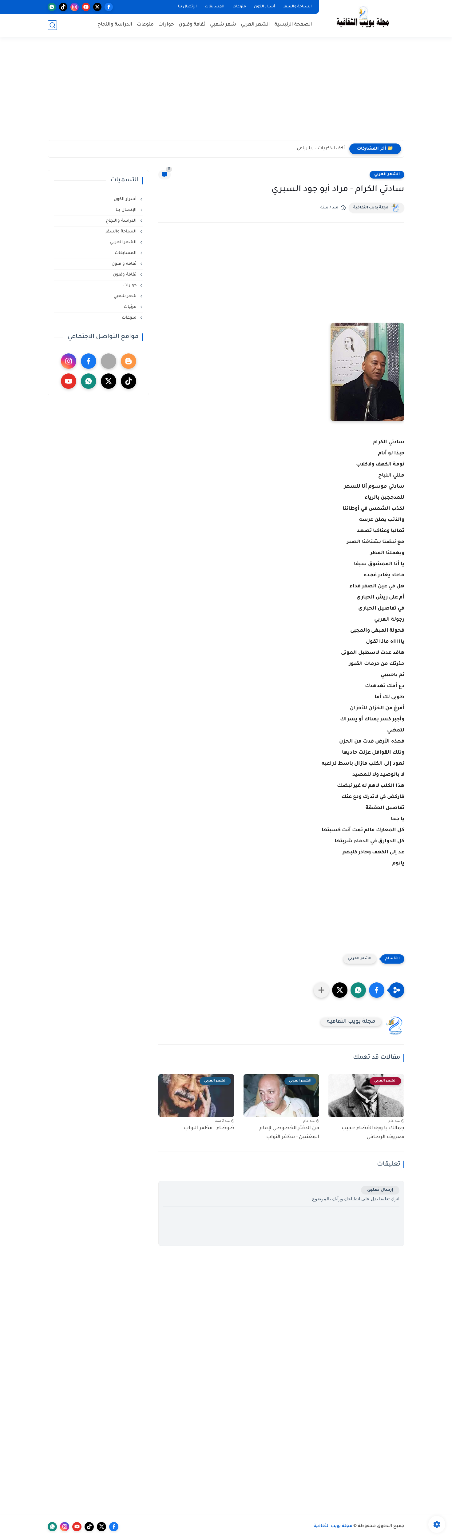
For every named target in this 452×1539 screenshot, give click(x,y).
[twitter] (97, 7)
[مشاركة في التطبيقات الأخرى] (321, 990)
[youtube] (86, 7)
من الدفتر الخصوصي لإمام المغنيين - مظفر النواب (289, 1133)
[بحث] (52, 25)
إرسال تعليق (380, 1190)
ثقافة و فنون (125, 264)
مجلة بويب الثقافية (370, 208)
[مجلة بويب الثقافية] (362, 18)
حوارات (166, 24)
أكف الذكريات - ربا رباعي (321, 148)
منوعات (239, 7)
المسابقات (214, 7)
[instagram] (74, 7)
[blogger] (128, 361)
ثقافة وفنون (192, 24)
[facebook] (109, 7)
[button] (376, 990)
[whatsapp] (52, 7)
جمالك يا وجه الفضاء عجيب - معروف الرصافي (371, 1133)
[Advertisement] (226, 92)
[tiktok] (63, 7)
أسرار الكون (264, 7)
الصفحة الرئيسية (293, 24)
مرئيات (131, 307)
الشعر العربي (255, 24)
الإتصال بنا (187, 7)
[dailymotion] (108, 361)
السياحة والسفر (297, 7)
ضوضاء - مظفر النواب (209, 1128)
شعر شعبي (223, 24)
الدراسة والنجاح (114, 24)
